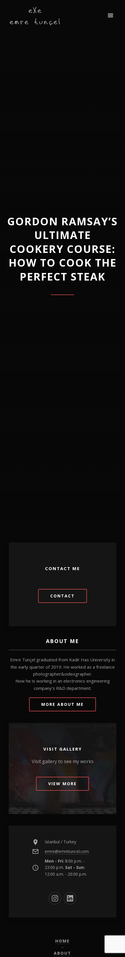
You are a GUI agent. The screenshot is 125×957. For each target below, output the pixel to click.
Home (62, 941)
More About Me (62, 704)
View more (62, 783)
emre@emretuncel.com (67, 851)
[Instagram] (55, 898)
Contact (62, 596)
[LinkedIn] (70, 898)
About (62, 953)
